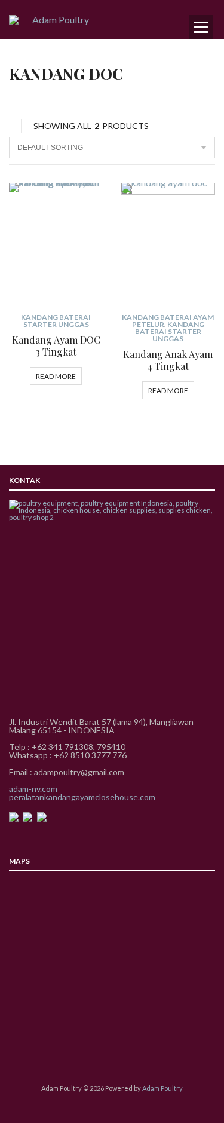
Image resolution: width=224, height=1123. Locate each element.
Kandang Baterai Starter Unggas (56, 321)
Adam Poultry (162, 1088)
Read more (56, 376)
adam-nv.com (33, 789)
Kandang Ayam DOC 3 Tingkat (56, 345)
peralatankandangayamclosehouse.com (82, 797)
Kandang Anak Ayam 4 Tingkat (168, 360)
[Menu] (201, 27)
